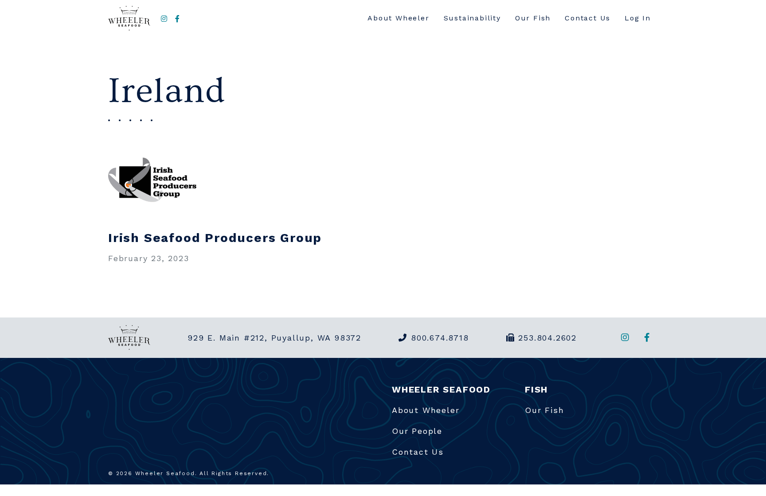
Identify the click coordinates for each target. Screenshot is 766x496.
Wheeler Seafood (441, 389)
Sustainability (472, 18)
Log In (638, 18)
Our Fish (533, 18)
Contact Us (587, 18)
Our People (417, 431)
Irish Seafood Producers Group (215, 237)
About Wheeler (398, 18)
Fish (536, 389)
